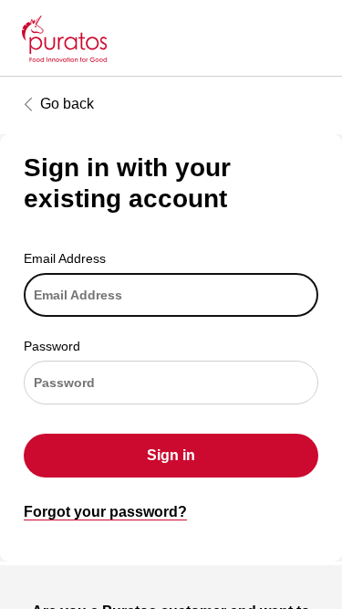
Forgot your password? (105, 512)
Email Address (65, 258)
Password (52, 346)
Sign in (171, 455)
